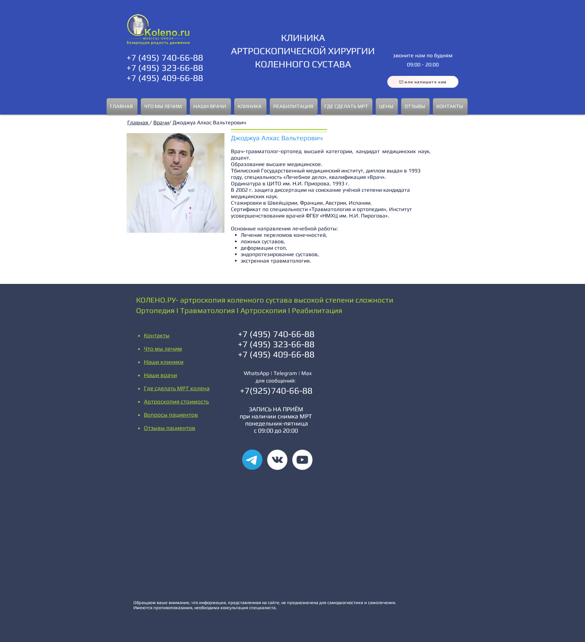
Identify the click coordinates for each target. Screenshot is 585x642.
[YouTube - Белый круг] (302, 460)
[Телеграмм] (252, 460)
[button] (163, 106)
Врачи (161, 122)
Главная (138, 122)
